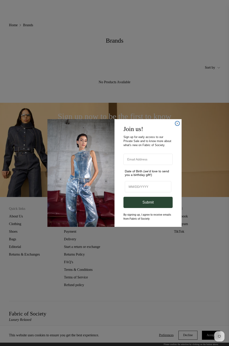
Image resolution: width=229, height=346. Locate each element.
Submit (148, 202)
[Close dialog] (177, 123)
